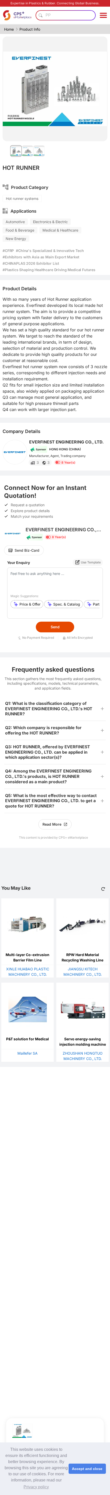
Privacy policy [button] (36, 1487)
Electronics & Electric (50, 222)
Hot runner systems (22, 198)
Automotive (15, 222)
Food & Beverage (20, 230)
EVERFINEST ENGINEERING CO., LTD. (66, 441)
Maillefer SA (27, 1053)
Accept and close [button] (87, 1469)
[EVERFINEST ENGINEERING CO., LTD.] (15, 452)
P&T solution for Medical (27, 1039)
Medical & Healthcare (60, 230)
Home (9, 29)
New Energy (16, 238)
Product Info (29, 29)
